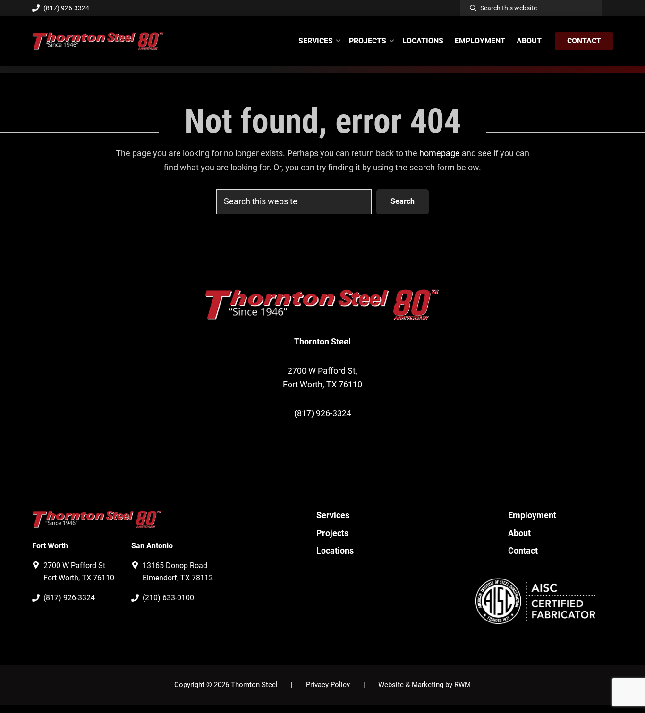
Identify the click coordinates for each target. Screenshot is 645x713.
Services (332, 515)
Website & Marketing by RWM (424, 684)
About (519, 533)
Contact (523, 550)
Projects (332, 533)
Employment (532, 515)
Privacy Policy (328, 684)
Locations (335, 550)
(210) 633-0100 (168, 597)
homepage (439, 153)
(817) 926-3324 (66, 8)
